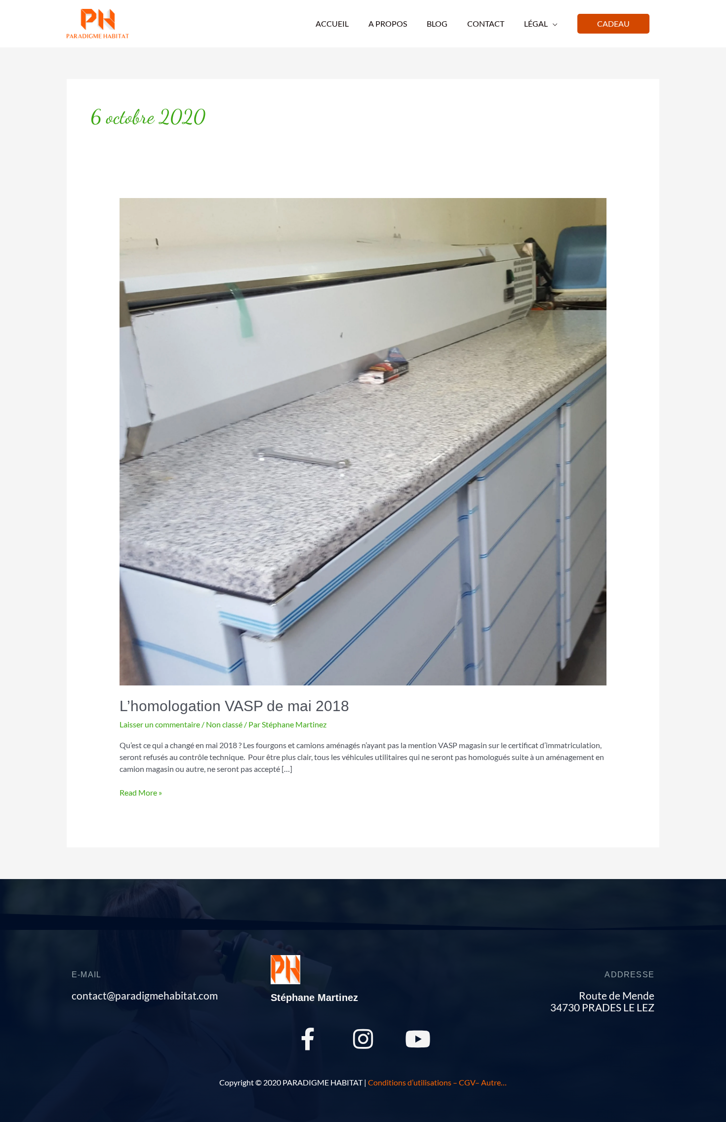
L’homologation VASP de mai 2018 (234, 706)
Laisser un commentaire (160, 724)
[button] (613, 24)
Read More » (141, 792)
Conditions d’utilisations (409, 1082)
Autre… (494, 1082)
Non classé (224, 724)
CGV (467, 1082)
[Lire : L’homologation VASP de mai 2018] (363, 440)
